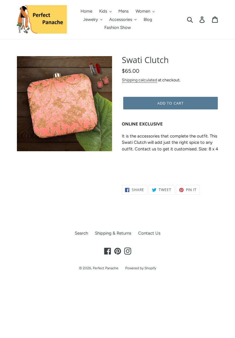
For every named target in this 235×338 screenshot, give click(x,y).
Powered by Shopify (140, 268)
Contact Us (149, 233)
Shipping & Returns (113, 233)
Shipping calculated (139, 80)
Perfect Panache (105, 268)
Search (81, 233)
